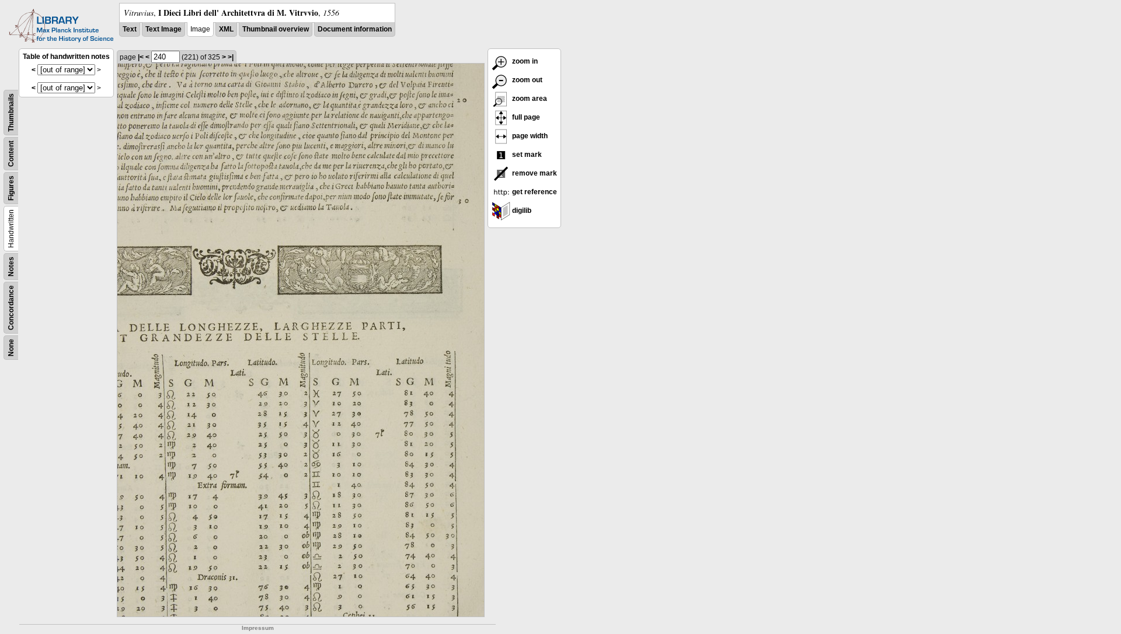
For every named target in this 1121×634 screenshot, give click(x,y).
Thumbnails (11, 112)
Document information (355, 29)
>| (231, 57)
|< (141, 57)
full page (525, 117)
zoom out (526, 80)
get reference (533, 192)
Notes (11, 266)
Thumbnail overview (275, 29)
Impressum (258, 628)
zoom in (524, 61)
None (11, 347)
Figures (11, 188)
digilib (520, 210)
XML (226, 29)
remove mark (533, 173)
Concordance (11, 307)
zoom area (528, 98)
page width (529, 136)
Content (11, 154)
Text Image (163, 29)
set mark (526, 154)
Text (130, 29)
